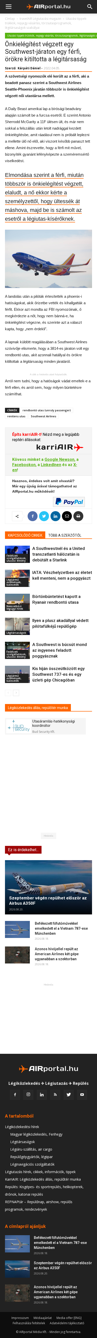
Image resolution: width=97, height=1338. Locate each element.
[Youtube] (82, 1095)
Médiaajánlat (43, 1318)
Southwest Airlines (43, 416)
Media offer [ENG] (69, 1318)
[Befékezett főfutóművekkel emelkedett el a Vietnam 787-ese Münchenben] (17, 929)
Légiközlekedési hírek (22, 1126)
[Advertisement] (48, 1018)
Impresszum (20, 1318)
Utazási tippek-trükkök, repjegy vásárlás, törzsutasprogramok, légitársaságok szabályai (46, 23)
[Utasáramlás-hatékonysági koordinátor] (18, 726)
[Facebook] (15, 1095)
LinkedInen (51, 464)
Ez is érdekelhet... (23, 849)
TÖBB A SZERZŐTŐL (64, 535)
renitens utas (16, 416)
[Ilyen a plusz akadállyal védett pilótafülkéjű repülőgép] (17, 626)
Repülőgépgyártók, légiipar (31, 1156)
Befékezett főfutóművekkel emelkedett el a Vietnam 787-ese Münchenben (61, 928)
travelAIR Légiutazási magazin (40, 19)
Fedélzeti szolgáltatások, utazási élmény (16, 558)
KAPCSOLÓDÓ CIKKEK (25, 535)
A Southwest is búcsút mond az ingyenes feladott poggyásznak (59, 650)
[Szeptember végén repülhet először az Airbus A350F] (48, 887)
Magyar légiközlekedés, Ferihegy (36, 1134)
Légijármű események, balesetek (13, 582)
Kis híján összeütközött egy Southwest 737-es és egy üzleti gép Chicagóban (58, 674)
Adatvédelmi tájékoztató (67, 1323)
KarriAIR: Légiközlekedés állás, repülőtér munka (43, 1179)
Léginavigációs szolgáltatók (32, 1164)
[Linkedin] (42, 1095)
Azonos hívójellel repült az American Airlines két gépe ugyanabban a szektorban (57, 954)
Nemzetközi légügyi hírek (14, 607)
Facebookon (24, 464)
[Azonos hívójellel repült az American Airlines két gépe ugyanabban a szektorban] (17, 955)
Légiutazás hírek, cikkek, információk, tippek (40, 1171)
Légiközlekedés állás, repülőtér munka (38, 708)
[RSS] (55, 1095)
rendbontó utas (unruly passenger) (47, 410)
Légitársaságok (16, 632)
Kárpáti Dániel (29, 68)
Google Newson (59, 459)
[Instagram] (28, 1095)
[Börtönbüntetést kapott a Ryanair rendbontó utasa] (17, 602)
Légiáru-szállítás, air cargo (31, 1149)
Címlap (10, 19)
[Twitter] (69, 1095)
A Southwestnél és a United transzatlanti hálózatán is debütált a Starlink (58, 554)
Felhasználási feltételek (29, 1323)
